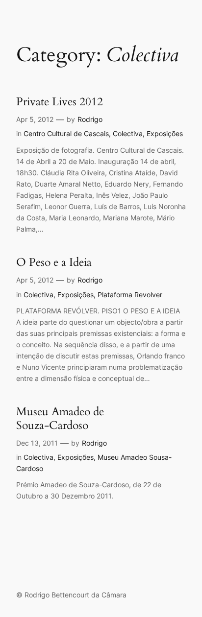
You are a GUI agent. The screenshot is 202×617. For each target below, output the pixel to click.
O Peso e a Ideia (54, 262)
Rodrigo (89, 119)
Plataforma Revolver (130, 294)
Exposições (165, 133)
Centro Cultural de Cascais (66, 133)
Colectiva (128, 133)
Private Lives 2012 (59, 102)
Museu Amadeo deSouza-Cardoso (60, 418)
